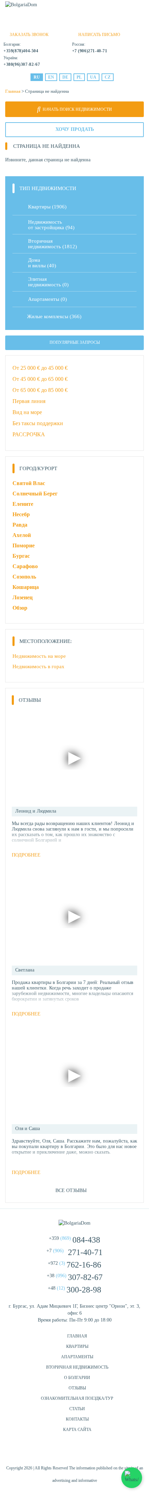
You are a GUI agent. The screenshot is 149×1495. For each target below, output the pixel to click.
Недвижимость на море (39, 656)
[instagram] (74, 1452)
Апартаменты (47, 299)
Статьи (77, 1408)
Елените (22, 504)
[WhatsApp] (60, 24)
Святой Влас (28, 483)
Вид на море (27, 412)
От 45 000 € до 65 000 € (40, 379)
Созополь (24, 577)
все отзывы (71, 1190)
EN (51, 77)
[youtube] (92, 1452)
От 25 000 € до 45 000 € (40, 368)
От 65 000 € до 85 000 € (40, 390)
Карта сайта (77, 1429)
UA (93, 77)
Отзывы (77, 1388)
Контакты (77, 1419)
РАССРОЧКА (28, 434)
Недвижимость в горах (38, 666)
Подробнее (26, 855)
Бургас (21, 556)
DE (65, 77)
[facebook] (57, 1452)
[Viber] (72, 24)
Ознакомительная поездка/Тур (77, 1398)
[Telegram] (83, 24)
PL (79, 77)
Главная (12, 91)
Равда (19, 525)
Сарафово (25, 566)
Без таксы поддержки (37, 423)
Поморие (23, 545)
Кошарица (25, 587)
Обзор (19, 608)
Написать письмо (99, 34)
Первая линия (28, 401)
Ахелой (21, 535)
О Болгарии (77, 1377)
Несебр (21, 514)
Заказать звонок (29, 34)
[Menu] (139, 7)
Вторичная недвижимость (77, 1367)
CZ (108, 77)
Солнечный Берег (35, 493)
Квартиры (47, 206)
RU (37, 77)
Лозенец (22, 597)
